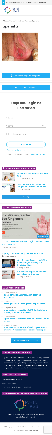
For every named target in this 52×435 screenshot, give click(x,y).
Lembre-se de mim (18, 134)
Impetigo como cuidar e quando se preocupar (22, 253)
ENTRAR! (26, 144)
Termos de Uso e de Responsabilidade (17, 387)
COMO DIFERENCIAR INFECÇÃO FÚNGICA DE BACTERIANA (25, 243)
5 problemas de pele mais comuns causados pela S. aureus (32, 272)
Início (6, 21)
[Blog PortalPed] (11, 10)
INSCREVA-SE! (38, 155)
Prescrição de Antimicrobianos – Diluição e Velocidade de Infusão (31, 185)
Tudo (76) (26, 197)
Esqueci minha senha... (17, 150)
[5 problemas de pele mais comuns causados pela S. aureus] (8, 274)
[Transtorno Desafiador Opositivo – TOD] (8, 176)
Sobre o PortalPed (9, 383)
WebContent (33, 431)
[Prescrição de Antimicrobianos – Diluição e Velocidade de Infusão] (8, 187)
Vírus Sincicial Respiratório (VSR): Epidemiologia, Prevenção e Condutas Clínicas (32, 262)
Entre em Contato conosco (12, 380)
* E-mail (9, 118)
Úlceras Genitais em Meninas (20, 21)
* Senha (9, 126)
